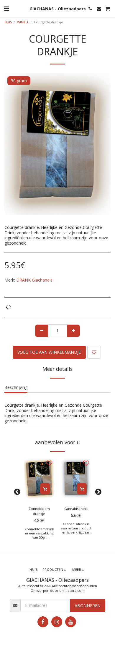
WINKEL (23, 22)
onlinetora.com (72, 590)
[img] (39, 478)
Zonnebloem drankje (39, 511)
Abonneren (88, 605)
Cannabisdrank (76, 508)
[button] (6, 8)
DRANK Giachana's (34, 280)
